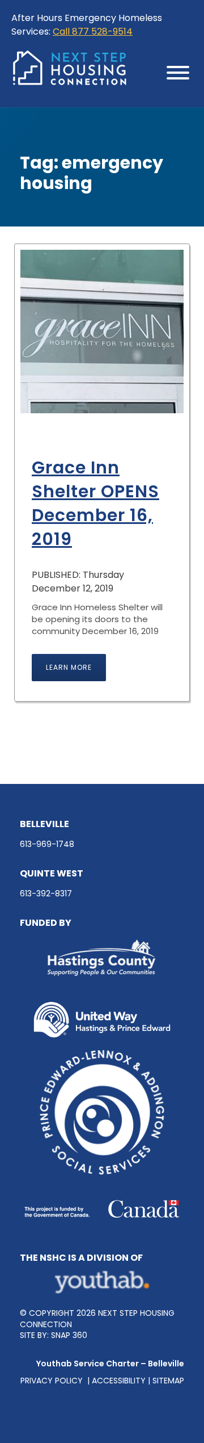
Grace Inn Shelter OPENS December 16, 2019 (95, 503)
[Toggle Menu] (178, 72)
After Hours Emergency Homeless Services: (86, 24)
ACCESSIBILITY (119, 1380)
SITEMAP (168, 1380)
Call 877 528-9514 (93, 31)
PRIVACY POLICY (52, 1380)
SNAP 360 (69, 1335)
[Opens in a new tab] (102, 1281)
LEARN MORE (69, 667)
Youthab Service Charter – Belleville (110, 1363)
